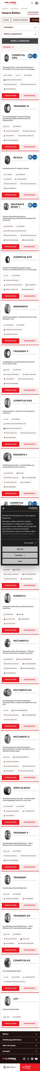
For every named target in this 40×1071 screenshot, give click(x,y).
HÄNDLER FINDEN (10, 96)
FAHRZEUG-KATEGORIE (20, 20)
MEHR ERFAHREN (29, 96)
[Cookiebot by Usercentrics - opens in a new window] (29, 508)
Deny (20, 561)
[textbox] (20, 34)
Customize (19, 555)
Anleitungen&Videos (12, 1040)
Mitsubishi (24, 9)
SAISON (6, 20)
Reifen (6, 1034)
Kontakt (6, 1051)
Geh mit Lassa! (9, 1045)
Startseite (5, 9)
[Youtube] (36, 1059)
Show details (28, 543)
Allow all (20, 549)
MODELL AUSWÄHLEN (20, 41)
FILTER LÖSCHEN (32, 12)
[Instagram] (24, 1059)
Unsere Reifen (14, 9)
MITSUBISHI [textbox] (8, 27)
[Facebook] (32, 1059)
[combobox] (20, 27)
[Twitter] (28, 1059)
